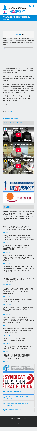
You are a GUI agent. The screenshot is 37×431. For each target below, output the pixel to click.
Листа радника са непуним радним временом (17, 404)
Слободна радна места (13, 391)
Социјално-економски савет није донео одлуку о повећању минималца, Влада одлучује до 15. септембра (17, 356)
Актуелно (10, 111)
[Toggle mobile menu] (33, 6)
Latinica (15, 118)
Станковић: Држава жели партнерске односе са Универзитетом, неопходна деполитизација (18, 280)
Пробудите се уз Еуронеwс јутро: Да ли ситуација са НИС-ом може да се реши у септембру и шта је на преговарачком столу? (18, 237)
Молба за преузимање (13, 410)
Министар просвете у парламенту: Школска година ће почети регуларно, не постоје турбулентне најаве (18, 330)
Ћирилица (7, 118)
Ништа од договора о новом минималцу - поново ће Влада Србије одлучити (17, 347)
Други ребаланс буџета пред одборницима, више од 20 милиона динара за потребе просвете (18, 309)
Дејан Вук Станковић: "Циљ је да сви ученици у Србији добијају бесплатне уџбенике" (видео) (16, 247)
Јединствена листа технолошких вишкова (17, 397)
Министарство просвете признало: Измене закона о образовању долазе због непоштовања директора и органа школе (18, 227)
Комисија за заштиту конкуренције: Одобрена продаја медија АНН (16, 339)
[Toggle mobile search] (30, 6)
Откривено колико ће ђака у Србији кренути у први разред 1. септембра (18, 300)
